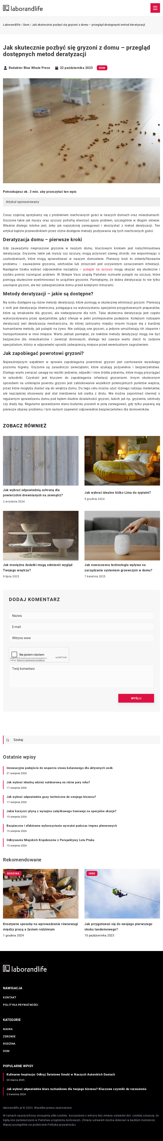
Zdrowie (9, 1036)
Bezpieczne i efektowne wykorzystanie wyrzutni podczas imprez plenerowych (62, 826)
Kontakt (9, 997)
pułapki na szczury (98, 269)
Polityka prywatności (20, 1004)
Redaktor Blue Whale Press (29, 68)
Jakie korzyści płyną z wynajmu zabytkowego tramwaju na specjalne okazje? (61, 811)
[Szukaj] (8, 740)
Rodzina (9, 1043)
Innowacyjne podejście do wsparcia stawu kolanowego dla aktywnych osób (60, 768)
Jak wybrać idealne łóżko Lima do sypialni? (117, 493)
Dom (102, 67)
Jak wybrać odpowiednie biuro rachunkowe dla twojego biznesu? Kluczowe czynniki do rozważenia (76, 1089)
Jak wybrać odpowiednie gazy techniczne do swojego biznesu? (51, 797)
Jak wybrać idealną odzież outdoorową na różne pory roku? (48, 782)
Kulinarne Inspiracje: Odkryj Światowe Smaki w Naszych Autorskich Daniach (61, 1074)
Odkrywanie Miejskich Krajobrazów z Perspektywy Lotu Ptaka (50, 840)
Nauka (8, 1029)
